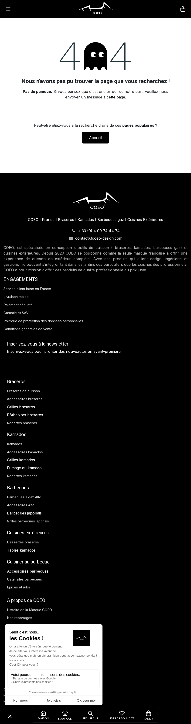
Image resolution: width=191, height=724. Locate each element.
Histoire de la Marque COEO (30, 610)
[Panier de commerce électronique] (183, 9)
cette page (116, 97)
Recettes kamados (22, 476)
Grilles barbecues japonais (28, 521)
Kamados (14, 444)
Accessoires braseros (24, 399)
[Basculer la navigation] (8, 9)
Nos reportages (19, 618)
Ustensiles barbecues (24, 579)
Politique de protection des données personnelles (43, 321)
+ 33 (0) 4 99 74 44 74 (99, 230)
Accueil (95, 137)
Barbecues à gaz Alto (24, 497)
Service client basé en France (27, 289)
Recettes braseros (22, 423)
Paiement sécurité (18, 305)
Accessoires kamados (25, 452)
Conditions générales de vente (27, 329)
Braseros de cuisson (23, 391)
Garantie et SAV (15, 313)
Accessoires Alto (20, 505)
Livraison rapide (16, 296)
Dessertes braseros (23, 542)
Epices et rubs (18, 587)
